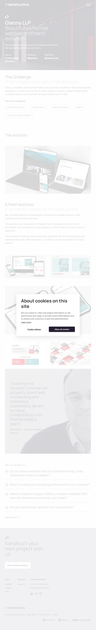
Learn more (26, 322)
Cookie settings (34, 329)
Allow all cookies (61, 329)
